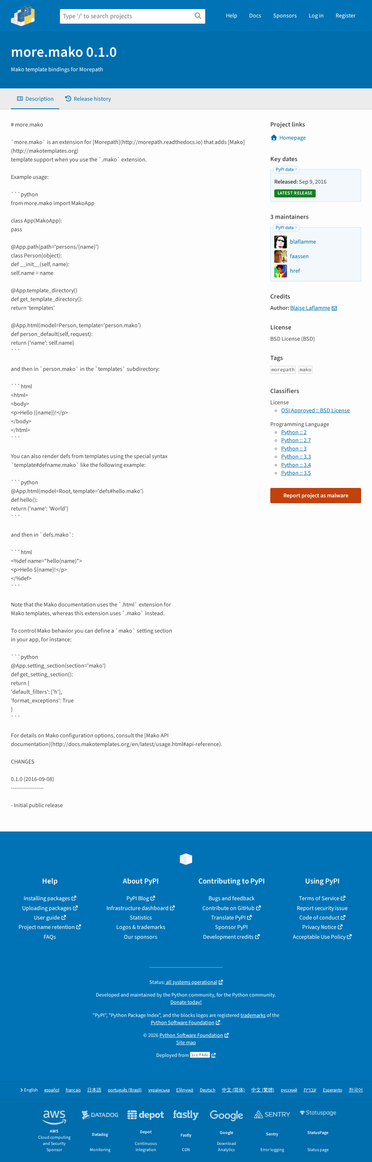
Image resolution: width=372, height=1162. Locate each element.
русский (289, 1090)
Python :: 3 (294, 449)
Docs (255, 16)
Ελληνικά (184, 1090)
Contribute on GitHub (228, 908)
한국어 (356, 1090)
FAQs (50, 937)
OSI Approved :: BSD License (315, 410)
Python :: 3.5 (296, 473)
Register (346, 16)
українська (159, 1090)
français (73, 1090)
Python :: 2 (294, 432)
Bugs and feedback (232, 898)
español (51, 1090)
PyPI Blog (137, 898)
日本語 (94, 1090)
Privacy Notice (319, 927)
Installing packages (47, 898)
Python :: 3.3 (296, 457)
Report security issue (322, 908)
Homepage (292, 138)
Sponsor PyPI (231, 927)
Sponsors (285, 16)
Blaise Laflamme (310, 308)
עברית (310, 1090)
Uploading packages (47, 908)
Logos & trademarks (140, 927)
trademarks (253, 1015)
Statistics (141, 918)
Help (231, 16)
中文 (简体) (233, 1090)
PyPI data (285, 169)
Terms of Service (319, 898)
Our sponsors (140, 937)
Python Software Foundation (182, 1022)
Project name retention (47, 927)
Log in (316, 16)
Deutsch (207, 1090)
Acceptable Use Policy (319, 937)
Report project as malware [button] (315, 496)
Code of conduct (319, 918)
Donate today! (186, 1002)
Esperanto (332, 1090)
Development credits (228, 937)
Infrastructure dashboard (137, 908)
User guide (47, 918)
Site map (186, 1042)
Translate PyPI (228, 918)
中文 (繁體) (262, 1090)
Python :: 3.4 (296, 465)
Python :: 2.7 (296, 440)
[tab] (35, 99)
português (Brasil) (125, 1090)
